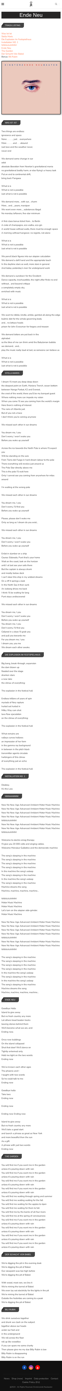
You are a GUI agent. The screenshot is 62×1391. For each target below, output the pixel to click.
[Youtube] (37, 1367)
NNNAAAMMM (9, 45)
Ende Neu (6, 48)
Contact (54, 1378)
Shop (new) (17, 1378)
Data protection (41, 1378)
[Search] (56, 4)
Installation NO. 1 (9, 42)
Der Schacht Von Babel (12, 53)
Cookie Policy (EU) (31, 1382)
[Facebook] (24, 1367)
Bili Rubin (13, 56)
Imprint (28, 1378)
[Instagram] (31, 1367)
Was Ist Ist (6, 33)
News (7, 1378)
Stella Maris (7, 36)
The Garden (7, 50)
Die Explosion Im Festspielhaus (16, 39)
